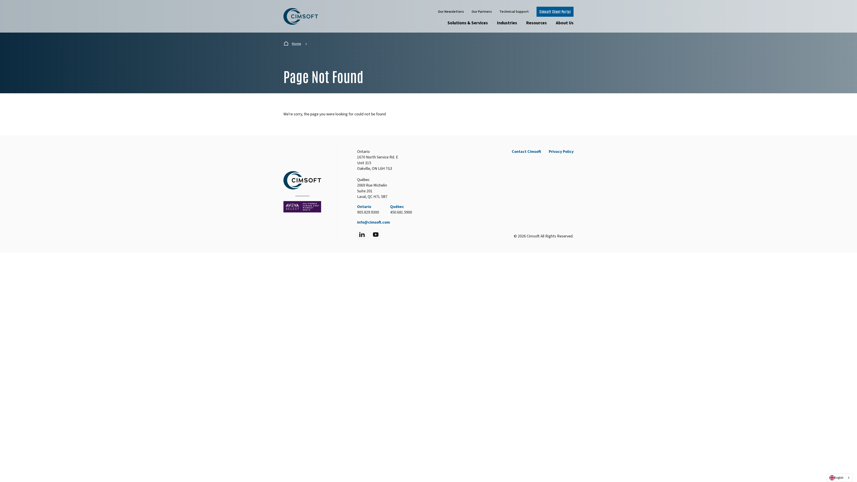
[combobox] (840, 478)
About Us (565, 23)
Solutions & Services (467, 23)
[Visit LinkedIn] (361, 234)
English (839, 478)
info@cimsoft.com (373, 222)
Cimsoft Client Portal (555, 11)
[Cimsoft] (300, 16)
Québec (397, 207)
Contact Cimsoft (526, 151)
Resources (536, 23)
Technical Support (514, 11)
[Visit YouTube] (375, 234)
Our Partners (482, 11)
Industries (507, 23)
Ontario (364, 207)
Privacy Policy (561, 151)
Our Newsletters (451, 11)
